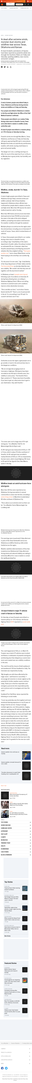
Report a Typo (3, 785)
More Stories (7, 936)
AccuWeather (4, 1043)
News (2, 35)
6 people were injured (20, 274)
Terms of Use (4, 1078)
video (11, 802)
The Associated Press (7, 266)
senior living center (7, 497)
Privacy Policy (10, 1078)
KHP (12, 622)
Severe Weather (9, 35)
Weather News (13, 793)
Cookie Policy (15, 1078)
